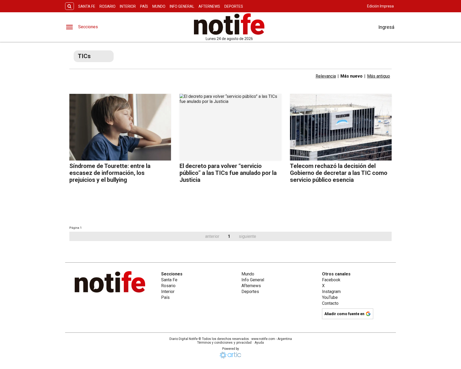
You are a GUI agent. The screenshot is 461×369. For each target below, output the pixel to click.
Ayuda (259, 342)
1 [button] (229, 236)
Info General (182, 6)
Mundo (158, 6)
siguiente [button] (247, 236)
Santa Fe (86, 6)
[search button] (69, 6)
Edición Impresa (380, 6)
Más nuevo (351, 76)
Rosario (108, 6)
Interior (128, 6)
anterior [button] (212, 236)
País (144, 6)
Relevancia (326, 76)
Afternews (209, 6)
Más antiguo (378, 76)
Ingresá (386, 27)
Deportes (233, 6)
